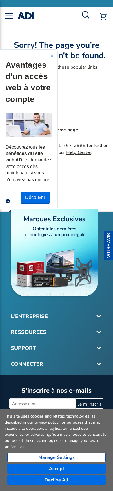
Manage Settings (56, 457)
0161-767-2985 (67, 145)
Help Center (78, 152)
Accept (56, 469)
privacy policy (46, 422)
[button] (108, 245)
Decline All (56, 480)
